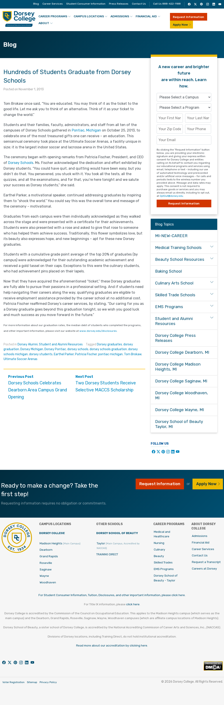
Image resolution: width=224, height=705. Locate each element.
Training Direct (107, 554)
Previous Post (37, 387)
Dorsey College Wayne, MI (179, 409)
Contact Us (139, 3)
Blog (36, 3)
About (43, 23)
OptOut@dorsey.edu (171, 196)
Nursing (159, 543)
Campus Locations (89, 16)
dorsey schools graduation (108, 349)
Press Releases (118, 3)
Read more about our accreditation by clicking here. (112, 645)
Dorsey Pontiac (55, 349)
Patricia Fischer (86, 354)
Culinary (159, 549)
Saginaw (46, 569)
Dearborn (46, 549)
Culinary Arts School (174, 283)
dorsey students (40, 354)
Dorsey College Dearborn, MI (182, 352)
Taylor (118, 546)
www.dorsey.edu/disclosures (98, 330)
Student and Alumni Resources (61, 344)
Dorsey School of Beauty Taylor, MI (179, 424)
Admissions (119, 16)
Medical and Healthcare (162, 534)
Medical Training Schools (178, 247)
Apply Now (180, 24)
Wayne (44, 575)
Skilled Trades (163, 562)
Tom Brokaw (132, 354)
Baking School (168, 271)
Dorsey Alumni (28, 344)
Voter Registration (13, 682)
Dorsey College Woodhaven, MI (181, 395)
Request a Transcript (206, 562)
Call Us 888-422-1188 (167, 3)
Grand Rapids (49, 556)
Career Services (52, 3)
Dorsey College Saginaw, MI (181, 381)
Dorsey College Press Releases (175, 338)
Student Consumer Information (85, 3)
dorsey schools (77, 349)
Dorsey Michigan (31, 349)
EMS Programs (169, 306)
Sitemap (32, 682)
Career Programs (52, 16)
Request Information (188, 17)
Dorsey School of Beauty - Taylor (165, 578)
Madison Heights (60, 543)
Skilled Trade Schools (175, 295)
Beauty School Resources (179, 259)
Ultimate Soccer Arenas (20, 359)
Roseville (46, 563)
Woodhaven (48, 582)
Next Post (105, 384)
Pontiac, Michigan (86, 130)
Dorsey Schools (20, 163)
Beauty (159, 556)
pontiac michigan (110, 354)
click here (133, 604)
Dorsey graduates (109, 344)
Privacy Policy (48, 682)
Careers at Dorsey (204, 568)
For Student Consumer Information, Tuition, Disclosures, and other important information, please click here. (112, 595)
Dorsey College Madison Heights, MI (178, 367)
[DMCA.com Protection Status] (213, 670)
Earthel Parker (64, 354)
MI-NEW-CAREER (171, 235)
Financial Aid (146, 16)
